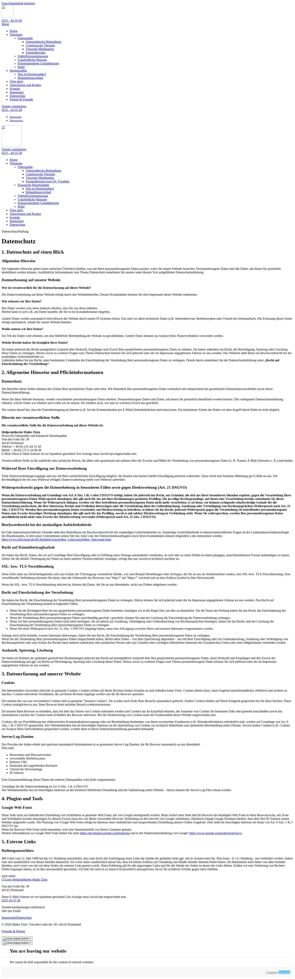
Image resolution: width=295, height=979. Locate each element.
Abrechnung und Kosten (25, 85)
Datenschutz (17, 96)
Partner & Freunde (21, 99)
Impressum (16, 92)
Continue (272, 972)
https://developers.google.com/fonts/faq (105, 833)
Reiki (21, 67)
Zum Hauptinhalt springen (18, 3)
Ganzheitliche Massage (32, 59)
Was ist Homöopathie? (32, 74)
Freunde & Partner (13, 931)
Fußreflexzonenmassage (33, 56)
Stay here (284, 972)
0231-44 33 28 (11, 900)
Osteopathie (25, 38)
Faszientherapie (35, 52)
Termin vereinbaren (14, 106)
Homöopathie (18, 70)
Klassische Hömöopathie (33, 185)
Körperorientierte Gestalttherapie (38, 63)
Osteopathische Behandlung (43, 41)
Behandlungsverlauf (30, 78)
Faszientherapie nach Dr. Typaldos (47, 181)
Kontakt (15, 88)
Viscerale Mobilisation (40, 49)
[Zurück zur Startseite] (8, 17)
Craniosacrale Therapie (40, 45)
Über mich (16, 81)
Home (13, 31)
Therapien (16, 34)
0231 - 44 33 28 (12, 20)
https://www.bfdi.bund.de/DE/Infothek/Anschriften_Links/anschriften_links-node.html (56, 539)
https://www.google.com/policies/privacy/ (215, 833)
